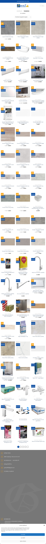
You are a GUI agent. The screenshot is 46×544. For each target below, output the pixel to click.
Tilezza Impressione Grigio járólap (38, 37)
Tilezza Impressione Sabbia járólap (22, 37)
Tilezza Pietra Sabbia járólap (8, 357)
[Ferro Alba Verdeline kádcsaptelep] (38, 390)
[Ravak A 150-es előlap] (8, 71)
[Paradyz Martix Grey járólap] (23, 242)
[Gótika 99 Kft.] (23, 6)
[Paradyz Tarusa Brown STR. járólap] (8, 221)
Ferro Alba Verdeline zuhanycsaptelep (23, 400)
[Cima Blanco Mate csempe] (38, 349)
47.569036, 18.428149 (9, 471)
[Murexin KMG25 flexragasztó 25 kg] (8, 263)
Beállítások (23, 541)
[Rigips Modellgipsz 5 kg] (23, 327)
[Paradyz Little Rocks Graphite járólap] (38, 221)
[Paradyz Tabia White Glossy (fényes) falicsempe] (23, 113)
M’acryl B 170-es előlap (23, 80)
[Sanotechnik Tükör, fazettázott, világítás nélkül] (8, 92)
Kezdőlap (19, 11)
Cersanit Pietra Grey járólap (7, 207)
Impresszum (7, 522)
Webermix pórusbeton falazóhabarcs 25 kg (23, 273)
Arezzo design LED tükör (38, 80)
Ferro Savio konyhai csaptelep (23, 293)
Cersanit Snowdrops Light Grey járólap (23, 165)
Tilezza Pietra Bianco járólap (38, 336)
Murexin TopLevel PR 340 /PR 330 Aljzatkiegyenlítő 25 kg (8, 123)
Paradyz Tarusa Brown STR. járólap (7, 230)
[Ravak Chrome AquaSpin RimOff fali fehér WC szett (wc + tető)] (38, 198)
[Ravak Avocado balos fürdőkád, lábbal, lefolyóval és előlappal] (38, 92)
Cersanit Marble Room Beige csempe (38, 144)
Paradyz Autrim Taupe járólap (23, 229)
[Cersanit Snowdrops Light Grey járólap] (23, 156)
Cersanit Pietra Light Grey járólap (38, 186)
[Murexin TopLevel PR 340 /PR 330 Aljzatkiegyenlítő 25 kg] (8, 113)
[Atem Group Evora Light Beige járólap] (23, 369)
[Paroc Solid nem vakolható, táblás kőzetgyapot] (8, 306)
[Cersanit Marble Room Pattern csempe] (23, 134)
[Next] (28, 447)
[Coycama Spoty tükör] (23, 92)
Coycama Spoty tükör (23, 100)
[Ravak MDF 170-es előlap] (38, 49)
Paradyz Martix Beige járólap (8, 251)
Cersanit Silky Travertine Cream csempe (8, 337)
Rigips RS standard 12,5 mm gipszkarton (38, 420)
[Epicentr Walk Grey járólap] (8, 28)
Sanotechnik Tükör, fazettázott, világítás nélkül (8, 101)
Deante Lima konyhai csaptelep (38, 272)
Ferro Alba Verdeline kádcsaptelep (38, 400)
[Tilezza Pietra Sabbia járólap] (8, 349)
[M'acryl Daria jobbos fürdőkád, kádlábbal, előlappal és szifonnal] (23, 49)
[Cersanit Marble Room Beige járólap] (8, 134)
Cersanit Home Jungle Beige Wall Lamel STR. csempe (38, 316)
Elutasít (23, 537)
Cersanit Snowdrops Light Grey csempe (23, 186)
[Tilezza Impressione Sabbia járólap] (23, 28)
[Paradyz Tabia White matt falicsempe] (38, 113)
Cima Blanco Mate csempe (38, 357)
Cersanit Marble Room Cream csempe (8, 165)
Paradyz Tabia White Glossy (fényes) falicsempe (23, 123)
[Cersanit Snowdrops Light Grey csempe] (23, 177)
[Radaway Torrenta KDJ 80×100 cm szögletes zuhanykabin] (8, 369)
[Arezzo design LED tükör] (38, 71)
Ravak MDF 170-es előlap (38, 58)
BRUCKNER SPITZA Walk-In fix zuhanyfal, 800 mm (23, 316)
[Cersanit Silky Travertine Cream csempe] (8, 327)
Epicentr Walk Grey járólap (8, 36)
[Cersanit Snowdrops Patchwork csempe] (8, 177)
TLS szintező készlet (23, 419)
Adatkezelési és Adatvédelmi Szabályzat (14, 521)
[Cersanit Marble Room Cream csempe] (8, 156)
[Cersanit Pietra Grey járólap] (8, 198)
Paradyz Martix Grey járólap (23, 251)
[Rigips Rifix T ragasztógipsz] (38, 369)
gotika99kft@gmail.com (9, 467)
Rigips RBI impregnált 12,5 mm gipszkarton (8, 400)
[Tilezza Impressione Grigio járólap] (38, 28)
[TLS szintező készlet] (23, 410)
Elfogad (23, 534)
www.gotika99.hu (8, 464)
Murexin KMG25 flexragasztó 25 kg (7, 273)
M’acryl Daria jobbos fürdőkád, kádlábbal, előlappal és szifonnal (23, 59)
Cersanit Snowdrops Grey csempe (38, 165)
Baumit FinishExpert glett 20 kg (38, 441)
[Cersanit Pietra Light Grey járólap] (38, 177)
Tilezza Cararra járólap (23, 357)
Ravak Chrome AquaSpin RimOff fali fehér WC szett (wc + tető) (38, 208)
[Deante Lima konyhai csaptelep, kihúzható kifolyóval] (8, 285)
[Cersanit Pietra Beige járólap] (23, 198)
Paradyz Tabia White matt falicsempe (38, 123)
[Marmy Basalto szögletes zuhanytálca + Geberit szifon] (38, 283)
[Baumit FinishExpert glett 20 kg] (38, 432)
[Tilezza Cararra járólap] (23, 349)
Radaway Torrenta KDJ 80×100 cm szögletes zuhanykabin (8, 378)
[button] (44, 525)
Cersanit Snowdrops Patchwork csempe (8, 186)
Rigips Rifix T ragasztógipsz (38, 378)
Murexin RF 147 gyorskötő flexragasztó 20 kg (23, 442)
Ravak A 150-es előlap (8, 80)
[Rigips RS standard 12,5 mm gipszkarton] (38, 410)
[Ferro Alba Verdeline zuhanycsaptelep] (23, 390)
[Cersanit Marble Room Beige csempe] (38, 134)
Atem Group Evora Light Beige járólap (23, 378)
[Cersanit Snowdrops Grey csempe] (38, 156)
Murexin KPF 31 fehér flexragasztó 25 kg (8, 442)
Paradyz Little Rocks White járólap (38, 252)
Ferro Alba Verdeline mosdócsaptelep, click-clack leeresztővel (7, 420)
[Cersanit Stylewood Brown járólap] (8, 49)
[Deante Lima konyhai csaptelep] (38, 263)
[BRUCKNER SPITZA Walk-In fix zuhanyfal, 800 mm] (23, 306)
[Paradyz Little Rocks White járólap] (38, 242)
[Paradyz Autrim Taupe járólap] (23, 221)
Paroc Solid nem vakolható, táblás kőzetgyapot (7, 316)
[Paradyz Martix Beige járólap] (8, 242)
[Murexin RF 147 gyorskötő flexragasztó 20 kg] (23, 432)
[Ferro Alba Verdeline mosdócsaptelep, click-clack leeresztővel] (8, 410)
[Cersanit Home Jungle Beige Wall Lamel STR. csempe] (38, 306)
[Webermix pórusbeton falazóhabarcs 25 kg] (23, 263)
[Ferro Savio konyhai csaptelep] (23, 285)
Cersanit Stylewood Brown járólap (8, 58)
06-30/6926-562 (7, 460)
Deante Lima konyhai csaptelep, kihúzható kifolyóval (7, 294)
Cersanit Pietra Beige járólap (23, 207)
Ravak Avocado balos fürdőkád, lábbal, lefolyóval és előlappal (38, 101)
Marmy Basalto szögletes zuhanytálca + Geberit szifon (38, 291)
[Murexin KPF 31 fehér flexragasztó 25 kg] (8, 432)
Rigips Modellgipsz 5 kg (23, 336)
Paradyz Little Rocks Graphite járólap (38, 230)
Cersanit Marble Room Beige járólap (8, 144)
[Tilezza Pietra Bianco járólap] (38, 327)
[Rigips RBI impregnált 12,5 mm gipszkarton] (8, 390)
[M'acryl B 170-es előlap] (23, 71)
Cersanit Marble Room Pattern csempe (23, 144)
